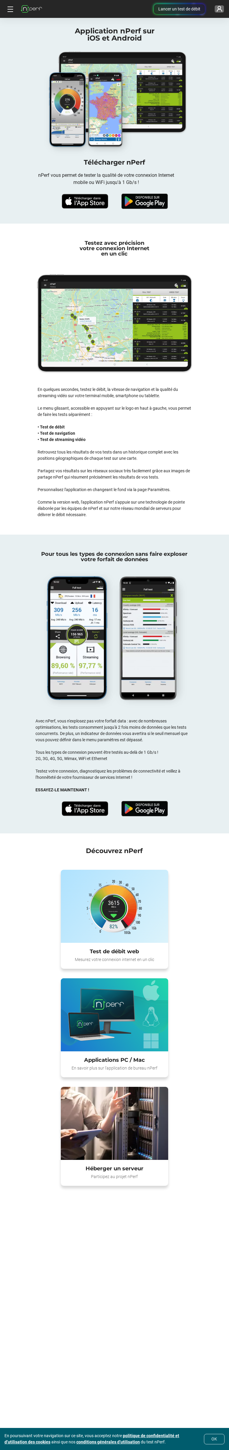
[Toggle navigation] (9, 9)
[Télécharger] (84, 201)
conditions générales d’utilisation (108, 1442)
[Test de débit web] (114, 906)
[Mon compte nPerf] (219, 9)
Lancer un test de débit (179, 9)
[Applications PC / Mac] (114, 1014)
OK (214, 1439)
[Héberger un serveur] (114, 1123)
